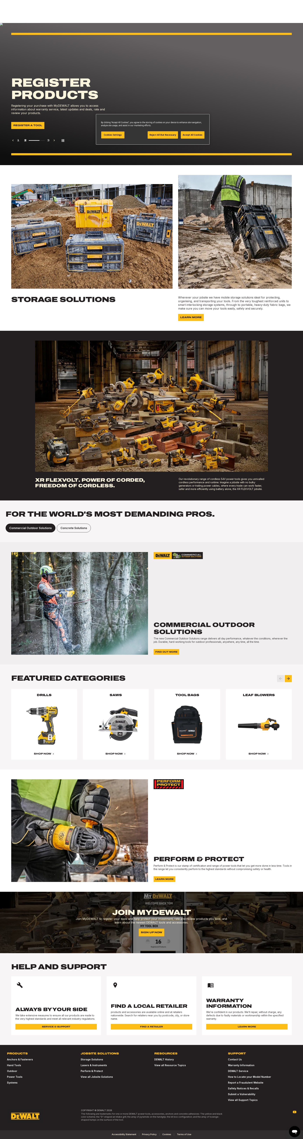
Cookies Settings (113, 135)
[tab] (30, 528)
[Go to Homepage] (25, 1116)
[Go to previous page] (13, 140)
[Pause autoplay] (62, 140)
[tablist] (151, 528)
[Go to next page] (54, 140)
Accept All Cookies (193, 135)
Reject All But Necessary (163, 135)
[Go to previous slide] (280, 678)
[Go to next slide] (288, 678)
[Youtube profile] (294, 1112)
